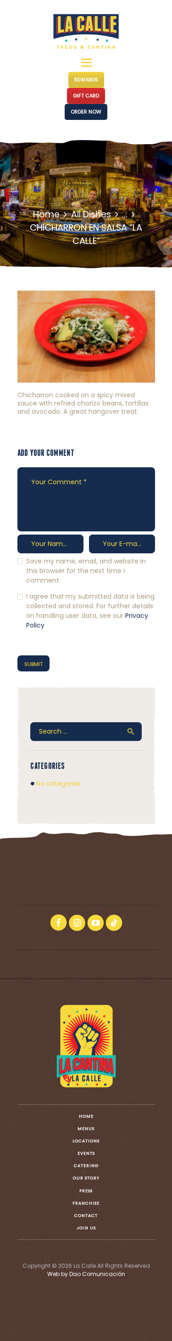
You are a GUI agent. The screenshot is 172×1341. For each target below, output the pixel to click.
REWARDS (86, 79)
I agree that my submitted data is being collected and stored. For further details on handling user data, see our (90, 611)
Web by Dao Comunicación (86, 1274)
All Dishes (91, 214)
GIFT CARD (86, 95)
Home (46, 214)
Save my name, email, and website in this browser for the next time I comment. (86, 571)
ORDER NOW (86, 111)
